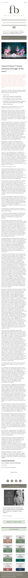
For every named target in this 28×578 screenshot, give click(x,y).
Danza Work (10, 31)
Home (4, 31)
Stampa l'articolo (14, 472)
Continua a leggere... (16, 514)
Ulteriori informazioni (11, 576)
